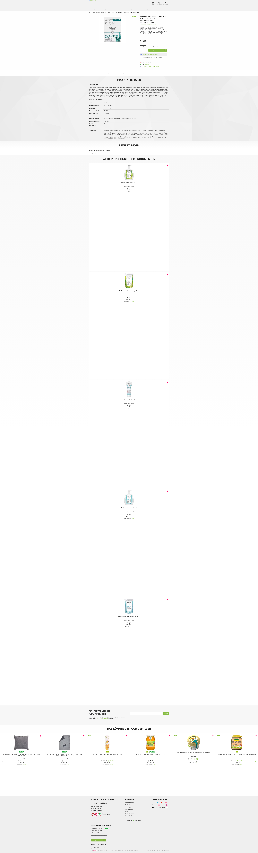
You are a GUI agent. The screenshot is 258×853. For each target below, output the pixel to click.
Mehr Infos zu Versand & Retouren (99, 835)
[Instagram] (128, 820)
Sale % (146, 9)
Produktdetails (94, 73)
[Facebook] (126, 820)
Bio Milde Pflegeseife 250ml (129, 507)
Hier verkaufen (143, 45)
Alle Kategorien (93, 9)
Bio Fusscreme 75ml (129, 399)
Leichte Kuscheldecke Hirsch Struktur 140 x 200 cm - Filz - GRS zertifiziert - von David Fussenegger (64, 755)
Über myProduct (129, 802)
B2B (155, 9)
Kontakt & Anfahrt (129, 813)
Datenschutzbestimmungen (102, 718)
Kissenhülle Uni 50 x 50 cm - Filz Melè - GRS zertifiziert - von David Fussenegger (21, 755)
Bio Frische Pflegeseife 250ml (129, 182)
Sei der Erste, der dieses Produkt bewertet (148, 24)
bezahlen (147, 64)
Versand (150, 42)
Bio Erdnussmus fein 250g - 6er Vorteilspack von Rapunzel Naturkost (237, 754)
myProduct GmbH (154, 850)
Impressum (100, 850)
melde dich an (124, 153)
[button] (141, 50)
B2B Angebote (128, 807)
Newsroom (128, 811)
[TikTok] (129, 820)
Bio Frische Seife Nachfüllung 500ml (129, 291)
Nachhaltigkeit (128, 805)
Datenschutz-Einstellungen (120, 850)
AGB (112, 850)
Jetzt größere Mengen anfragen (154, 46)
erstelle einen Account (136, 153)
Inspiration (166, 9)
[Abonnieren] (166, 713)
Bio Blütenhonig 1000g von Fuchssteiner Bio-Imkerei (150, 754)
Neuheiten (120, 9)
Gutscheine (107, 9)
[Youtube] (131, 820)
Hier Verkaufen (129, 816)
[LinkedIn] (137, 820)
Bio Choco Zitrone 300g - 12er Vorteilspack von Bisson (107, 754)
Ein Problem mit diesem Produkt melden (150, 66)
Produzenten (133, 9)
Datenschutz (107, 850)
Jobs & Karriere (129, 809)
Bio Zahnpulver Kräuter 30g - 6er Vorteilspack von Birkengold (193, 752)
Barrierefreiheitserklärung (132, 850)
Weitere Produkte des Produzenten (128, 73)
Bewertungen (108, 73)
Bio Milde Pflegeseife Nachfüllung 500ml (129, 616)
